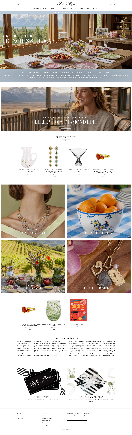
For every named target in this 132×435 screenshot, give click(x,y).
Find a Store (20, 418)
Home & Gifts (85, 8)
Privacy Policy (45, 423)
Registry (36, 8)
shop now (66, 127)
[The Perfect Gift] (41, 381)
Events (45, 8)
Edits (95, 8)
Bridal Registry (45, 425)
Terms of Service (46, 420)
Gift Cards (44, 416)
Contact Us (44, 413)
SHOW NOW (25, 349)
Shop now (8, 46)
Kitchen (63, 8)
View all (66, 140)
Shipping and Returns (47, 418)
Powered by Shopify (66, 429)
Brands (18, 416)
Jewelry (54, 8)
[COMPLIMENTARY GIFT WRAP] (91, 381)
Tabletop (73, 8)
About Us (19, 413)
